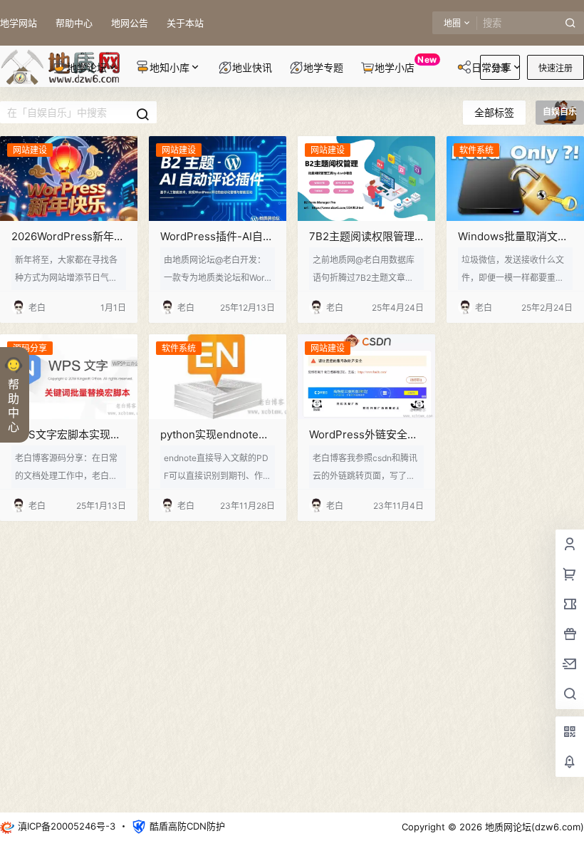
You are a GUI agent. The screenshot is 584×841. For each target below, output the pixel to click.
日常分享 (491, 67)
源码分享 (30, 348)
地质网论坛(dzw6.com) (533, 826)
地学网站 (18, 23)
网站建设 (30, 150)
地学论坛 (87, 67)
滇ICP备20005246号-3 (66, 826)
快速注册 (555, 68)
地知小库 (169, 67)
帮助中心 (74, 23)
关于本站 (185, 23)
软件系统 (476, 150)
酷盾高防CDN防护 (187, 826)
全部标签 (494, 112)
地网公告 (129, 23)
